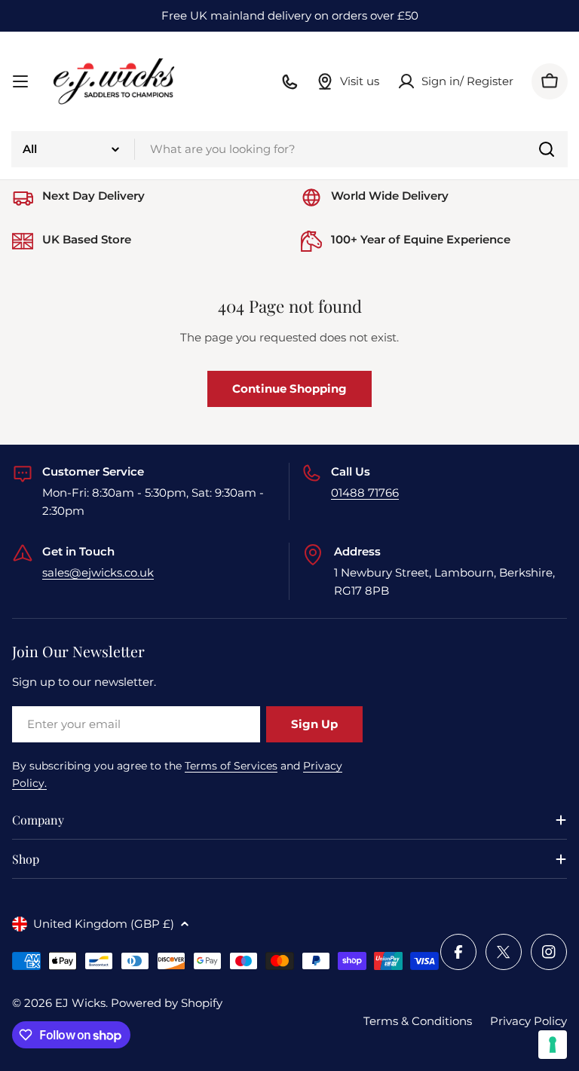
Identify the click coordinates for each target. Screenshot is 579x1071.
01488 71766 (365, 492)
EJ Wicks (80, 1003)
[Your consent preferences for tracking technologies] (552, 1044)
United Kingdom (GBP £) (103, 923)
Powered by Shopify (166, 1003)
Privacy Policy (528, 1021)
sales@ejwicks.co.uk (98, 572)
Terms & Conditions (417, 1021)
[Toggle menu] (20, 81)
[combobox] (289, 149)
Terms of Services (231, 766)
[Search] (547, 149)
